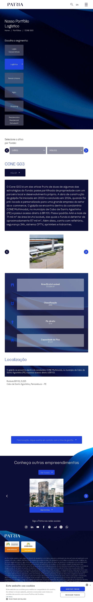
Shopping (14, 106)
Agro (14, 92)
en (77, 4)
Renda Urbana (14, 78)
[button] (32, 599)
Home (7, 30)
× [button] (90, 585)
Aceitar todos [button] (72, 589)
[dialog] (46, 592)
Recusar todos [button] (72, 595)
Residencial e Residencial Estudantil (14, 120)
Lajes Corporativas (14, 50)
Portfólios (17, 30)
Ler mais (9, 596)
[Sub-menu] (86, 4)
